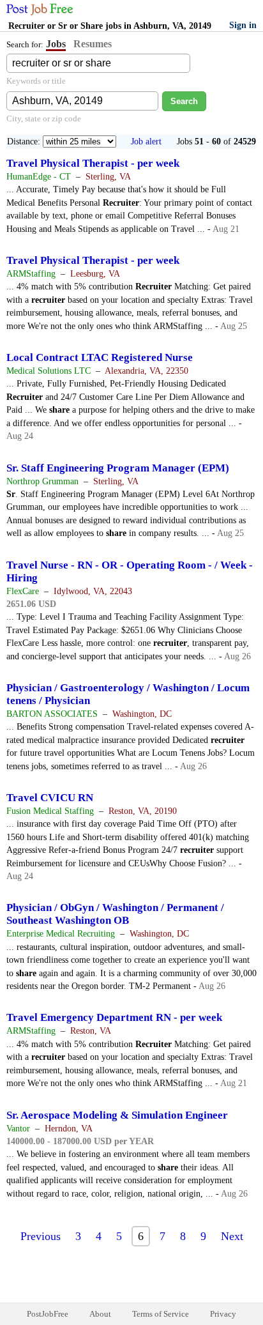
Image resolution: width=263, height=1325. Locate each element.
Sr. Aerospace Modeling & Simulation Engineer (117, 1115)
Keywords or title (36, 81)
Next (232, 1236)
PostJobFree (47, 1314)
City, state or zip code (43, 118)
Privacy (223, 1314)
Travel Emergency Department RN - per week (114, 1017)
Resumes (92, 43)
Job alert (146, 141)
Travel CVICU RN (49, 798)
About (100, 1314)
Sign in (243, 25)
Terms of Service (160, 1314)
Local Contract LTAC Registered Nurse (99, 357)
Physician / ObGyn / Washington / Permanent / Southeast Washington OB (115, 913)
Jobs (56, 43)
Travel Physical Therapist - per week (92, 163)
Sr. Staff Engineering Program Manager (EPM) (117, 468)
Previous (40, 1236)
